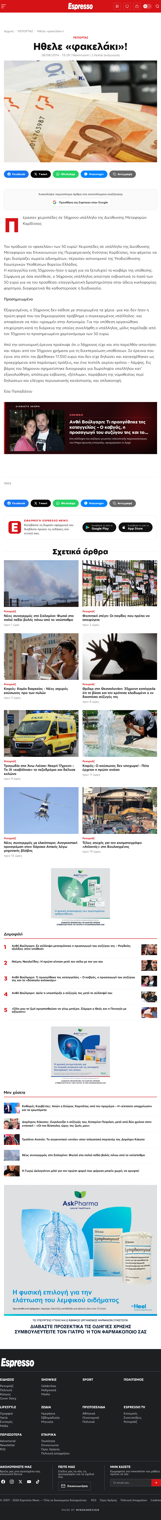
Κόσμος (5, 1394)
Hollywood (48, 1390)
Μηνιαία (47, 1422)
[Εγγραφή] (156, 1482)
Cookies (156, 1500)
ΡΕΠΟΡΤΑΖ (80, 37)
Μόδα (4, 1426)
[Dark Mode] (147, 6)
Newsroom (80, 55)
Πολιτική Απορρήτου (134, 1500)
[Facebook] (3, 1482)
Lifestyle (8, 1407)
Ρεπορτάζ (6, 1386)
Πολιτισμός (134, 1379)
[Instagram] (12, 1482)
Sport (87, 1379)
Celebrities (48, 1386)
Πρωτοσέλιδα (93, 1407)
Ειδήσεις (7, 1379)
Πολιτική (6, 1390)
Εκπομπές (130, 1413)
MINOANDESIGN (87, 1509)
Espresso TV (134, 1407)
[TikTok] (38, 1482)
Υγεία (4, 1417)
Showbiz (48, 1379)
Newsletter (7, 1445)
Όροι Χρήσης (50, 1449)
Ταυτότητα (48, 1441)
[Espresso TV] (137, 6)
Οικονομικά (90, 1417)
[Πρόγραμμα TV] (127, 6)
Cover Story (8, 1398)
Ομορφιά (6, 1413)
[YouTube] (29, 1482)
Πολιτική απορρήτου (55, 1453)
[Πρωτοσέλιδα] (117, 6)
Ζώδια (46, 1407)
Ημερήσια (48, 1413)
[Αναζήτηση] (157, 6)
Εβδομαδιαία (50, 1417)
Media (45, 1394)
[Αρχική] (17, 1362)
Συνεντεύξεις (132, 1417)
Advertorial (8, 1441)
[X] (20, 1482)
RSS (2, 1449)
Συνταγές (6, 1422)
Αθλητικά (88, 1413)
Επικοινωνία (50, 1445)
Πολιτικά (88, 1422)
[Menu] (3, 6)
